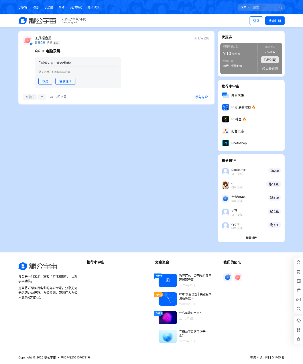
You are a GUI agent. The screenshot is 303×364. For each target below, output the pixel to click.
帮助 (62, 7)
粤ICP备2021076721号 (76, 357)
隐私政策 (93, 7)
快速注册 (275, 21)
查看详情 (272, 69)
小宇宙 (22, 7)
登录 (256, 21)
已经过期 (270, 60)
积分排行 (251, 238)
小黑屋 (48, 7)
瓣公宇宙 (49, 357)
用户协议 (76, 7)
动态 (36, 7)
